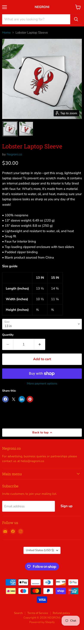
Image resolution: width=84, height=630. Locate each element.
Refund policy (61, 613)
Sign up (67, 506)
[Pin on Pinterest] (30, 399)
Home (6, 32)
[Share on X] (13, 399)
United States (40, 550)
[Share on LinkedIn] (22, 399)
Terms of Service (37, 613)
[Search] (76, 19)
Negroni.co (14, 154)
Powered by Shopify (42, 622)
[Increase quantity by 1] (39, 344)
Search (18, 613)
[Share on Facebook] (5, 399)
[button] (10, 128)
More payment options (42, 383)
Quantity (8, 335)
